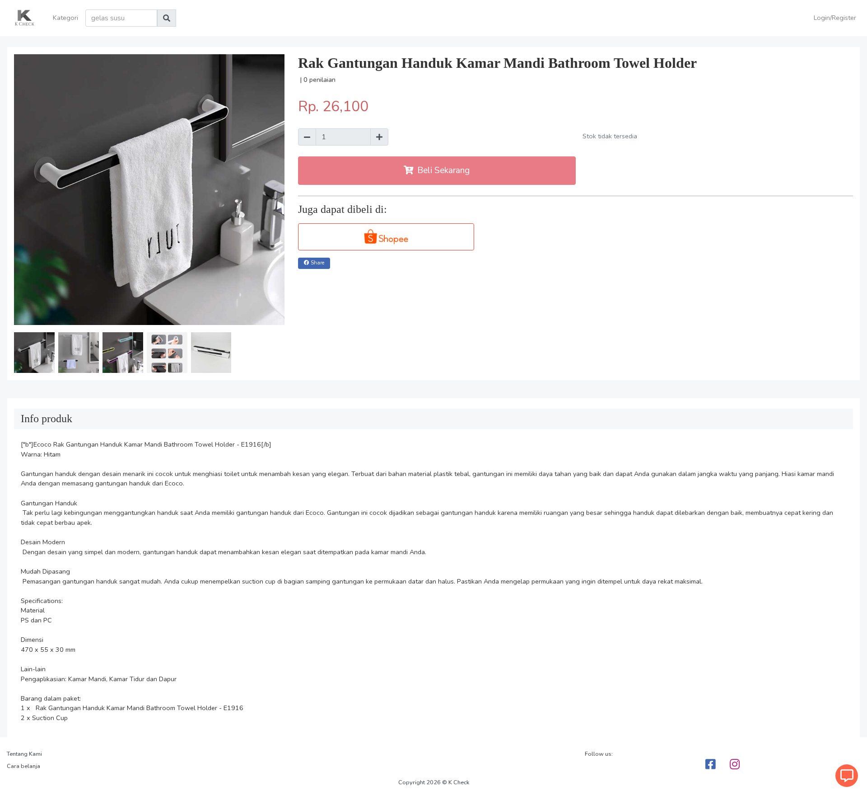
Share (317, 262)
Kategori (65, 17)
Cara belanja (23, 766)
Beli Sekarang (443, 170)
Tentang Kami (24, 754)
